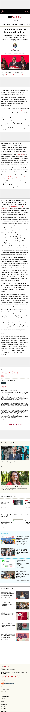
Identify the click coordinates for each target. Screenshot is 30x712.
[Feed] (2, 676)
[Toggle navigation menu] (2, 11)
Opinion (14, 24)
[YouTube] (15, 676)
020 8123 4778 (6, 689)
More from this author (15, 50)
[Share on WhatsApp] (2, 372)
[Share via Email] (17, 372)
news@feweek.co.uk (7, 691)
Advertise (3, 708)
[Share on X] (9, 372)
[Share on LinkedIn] (13, 372)
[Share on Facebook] (6, 372)
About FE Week (5, 706)
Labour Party (20, 154)
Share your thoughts (15, 424)
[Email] (18, 676)
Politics (3, 382)
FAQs (2, 701)
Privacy (2, 700)
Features (22, 24)
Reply (4, 419)
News (3, 24)
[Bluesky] (9, 676)
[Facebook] (5, 676)
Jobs (8, 24)
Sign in (26, 11)
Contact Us (3, 698)
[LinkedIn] (12, 676)
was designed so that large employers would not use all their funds (14, 177)
